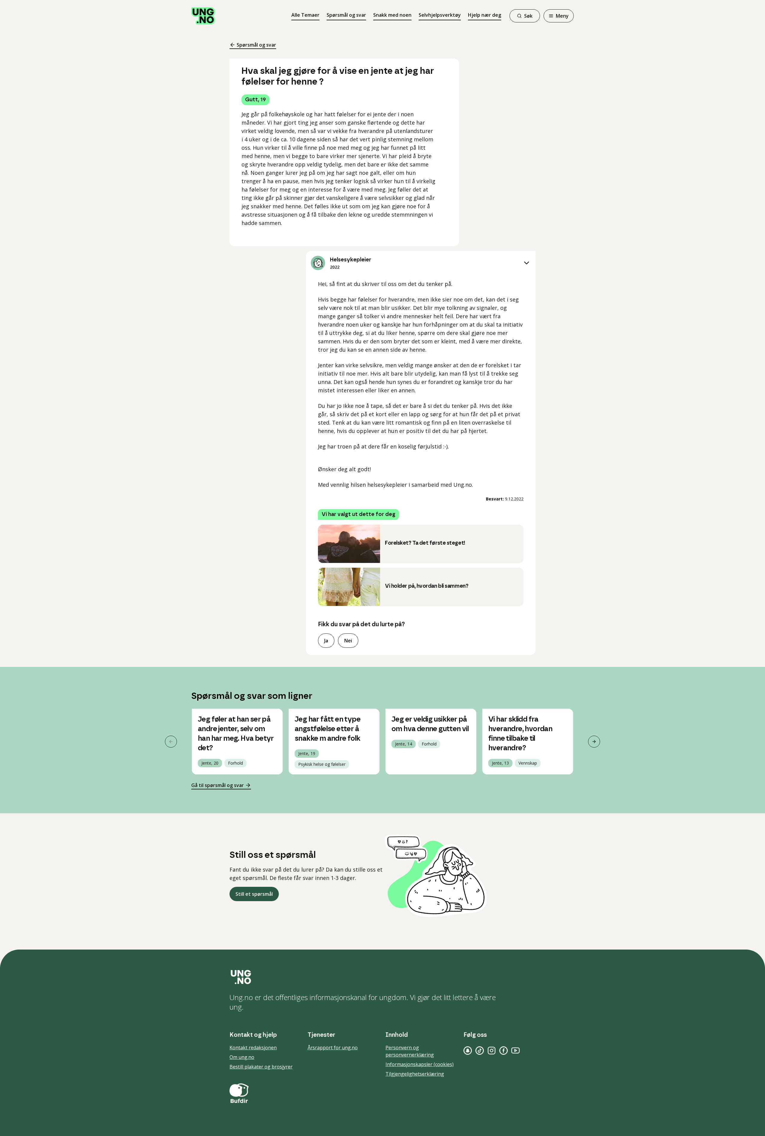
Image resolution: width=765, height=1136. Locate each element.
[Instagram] (491, 1050)
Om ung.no (242, 1057)
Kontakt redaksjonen (253, 1047)
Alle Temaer (305, 15)
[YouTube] (515, 1050)
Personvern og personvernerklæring (409, 1051)
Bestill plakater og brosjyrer (261, 1066)
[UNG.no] (383, 977)
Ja (326, 640)
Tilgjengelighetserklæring (414, 1074)
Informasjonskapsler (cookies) (419, 1064)
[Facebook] (503, 1050)
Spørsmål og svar (346, 15)
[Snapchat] (467, 1050)
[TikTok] (479, 1050)
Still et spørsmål (254, 894)
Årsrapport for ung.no (332, 1047)
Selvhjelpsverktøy (440, 15)
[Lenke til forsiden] (203, 16)
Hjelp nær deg (484, 15)
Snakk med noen (392, 15)
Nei (348, 640)
